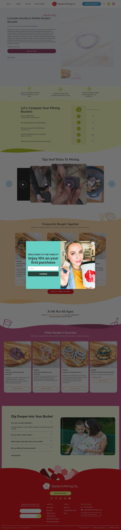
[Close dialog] (92, 243)
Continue (43, 274)
